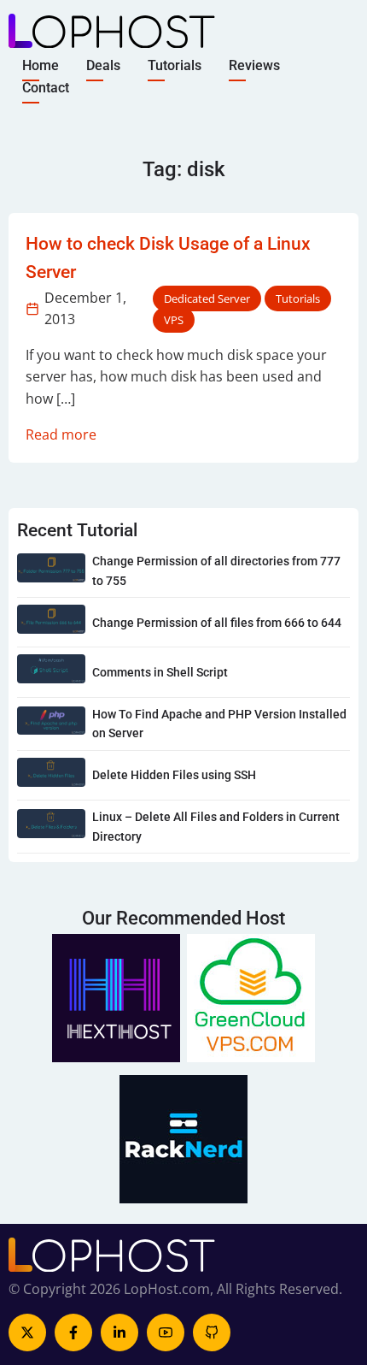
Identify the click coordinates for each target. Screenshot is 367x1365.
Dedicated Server (207, 298)
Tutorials (174, 65)
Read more (61, 434)
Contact (45, 87)
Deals (103, 65)
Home (40, 65)
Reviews (254, 65)
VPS (174, 320)
